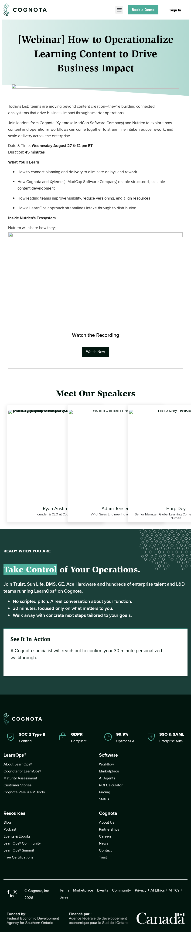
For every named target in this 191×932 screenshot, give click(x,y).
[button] (119, 10)
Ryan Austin (55, 508)
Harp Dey (176, 508)
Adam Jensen (116, 508)
